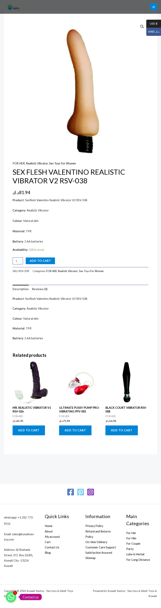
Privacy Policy (94, 526)
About (49, 531)
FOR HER (19, 163)
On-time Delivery (96, 542)
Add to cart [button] (28, 430)
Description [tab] (21, 289)
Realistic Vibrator (37, 163)
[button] (142, 26)
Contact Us (52, 547)
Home (48, 526)
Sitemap (90, 558)
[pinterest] (80, 492)
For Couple (133, 543)
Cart (48, 542)
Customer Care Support (100, 547)
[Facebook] (70, 492)
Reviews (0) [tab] (40, 289)
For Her (131, 533)
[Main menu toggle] (153, 6)
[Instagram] (90, 492)
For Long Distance (138, 559)
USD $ (151, 24)
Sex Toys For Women (62, 163)
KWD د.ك (152, 32)
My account (52, 536)
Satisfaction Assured (98, 552)
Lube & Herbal (135, 554)
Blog (48, 552)
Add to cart (40, 260)
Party (130, 549)
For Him (131, 538)
